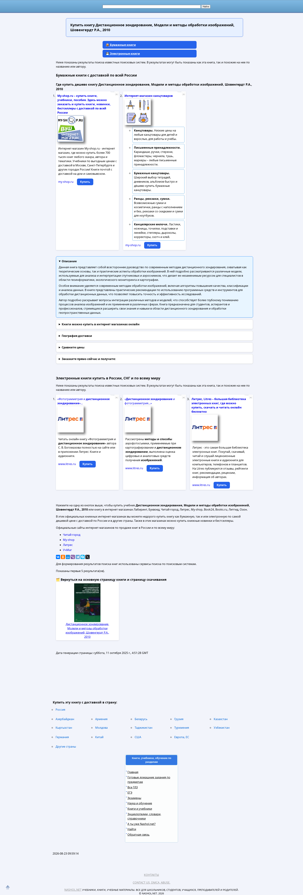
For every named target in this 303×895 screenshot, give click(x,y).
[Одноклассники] (63, 557)
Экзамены (134, 798)
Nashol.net (73, 890)
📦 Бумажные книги (121, 45)
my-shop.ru (65, 182)
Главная (132, 772)
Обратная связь (138, 835)
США (138, 737)
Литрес (68, 545)
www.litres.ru (67, 464)
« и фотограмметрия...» (149, 401)
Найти (131, 829)
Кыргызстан (64, 728)
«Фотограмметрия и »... (83, 401)
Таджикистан (143, 728)
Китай (99, 737)
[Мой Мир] (68, 557)
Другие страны (66, 746)
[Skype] (82, 557)
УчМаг (67, 550)
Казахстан (221, 719)
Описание (69, 261)
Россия (60, 710)
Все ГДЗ (132, 787)
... (116, 93)
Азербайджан (65, 719)
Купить (85, 181)
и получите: (89, 359)
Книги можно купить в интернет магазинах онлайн (101, 324)
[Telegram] (78, 557)
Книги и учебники (139, 809)
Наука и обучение (139, 803)
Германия (62, 737)
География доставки (77, 336)
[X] (87, 557)
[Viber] (73, 557)
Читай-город (71, 535)
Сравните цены (73, 347)
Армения (101, 719)
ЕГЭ (129, 793)
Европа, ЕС (181, 737)
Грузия (178, 719)
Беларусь (141, 719)
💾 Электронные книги (123, 53)
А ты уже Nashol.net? (141, 824)
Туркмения (181, 728)
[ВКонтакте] (58, 557)
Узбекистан (222, 728)
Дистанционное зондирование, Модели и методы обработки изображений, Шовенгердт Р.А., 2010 (87, 630)
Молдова (101, 728)
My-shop (69, 540)
